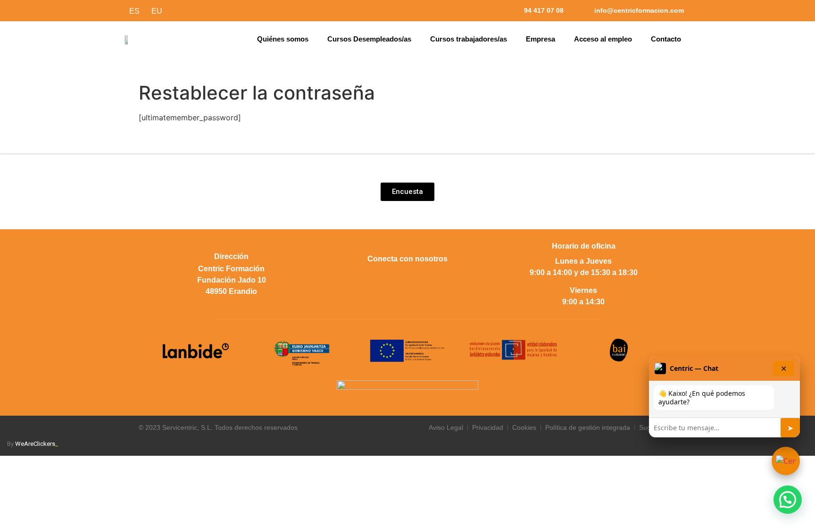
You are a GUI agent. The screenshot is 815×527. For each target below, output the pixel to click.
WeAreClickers (36, 443)
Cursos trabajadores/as (468, 39)
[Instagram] (407, 278)
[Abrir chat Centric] (786, 461)
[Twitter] (381, 278)
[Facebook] (355, 278)
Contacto (666, 39)
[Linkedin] (433, 278)
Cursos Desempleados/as (369, 39)
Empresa (540, 39)
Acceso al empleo (603, 39)
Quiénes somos (282, 39)
